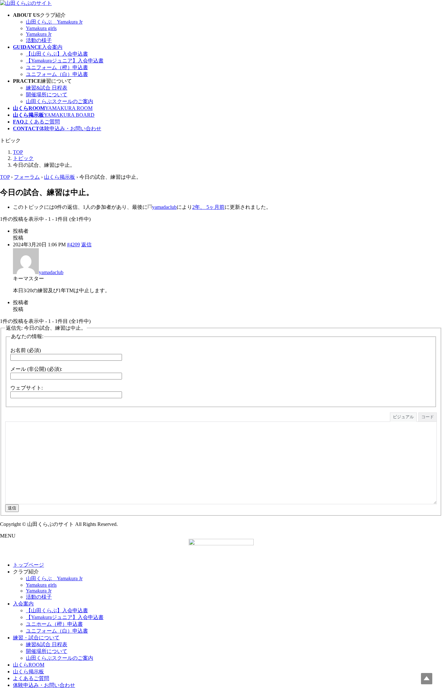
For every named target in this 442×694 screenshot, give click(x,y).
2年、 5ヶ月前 (208, 207)
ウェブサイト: (26, 387)
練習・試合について (36, 637)
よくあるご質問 (31, 678)
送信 (12, 508)
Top (426, 678)
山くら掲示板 (59, 177)
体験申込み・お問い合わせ (44, 685)
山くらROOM (28, 664)
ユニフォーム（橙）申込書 (57, 67)
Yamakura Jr (38, 34)
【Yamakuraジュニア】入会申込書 (65, 60)
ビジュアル (403, 416)
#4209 (73, 244)
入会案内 (23, 603)
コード (427, 416)
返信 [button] (86, 244)
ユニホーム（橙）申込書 (54, 624)
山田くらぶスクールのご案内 (59, 101)
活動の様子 (39, 40)
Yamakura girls (41, 28)
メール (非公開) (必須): (36, 369)
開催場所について (46, 94)
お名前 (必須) (25, 350)
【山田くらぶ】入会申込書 (57, 54)
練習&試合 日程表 (46, 88)
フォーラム (27, 177)
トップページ (28, 565)
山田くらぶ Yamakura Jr (54, 22)
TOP (5, 177)
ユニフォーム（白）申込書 (57, 74)
